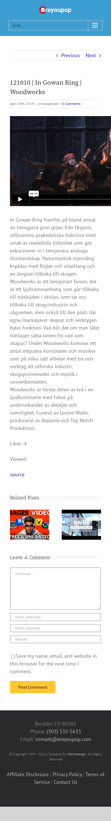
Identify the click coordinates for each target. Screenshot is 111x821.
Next (91, 55)
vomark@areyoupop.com (63, 739)
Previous (70, 55)
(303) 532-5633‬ (64, 731)
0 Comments (71, 103)
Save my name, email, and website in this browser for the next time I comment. (53, 664)
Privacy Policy (67, 774)
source (17, 474)
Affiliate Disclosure (28, 774)
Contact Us (65, 782)
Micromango (76, 754)
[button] (14, 525)
